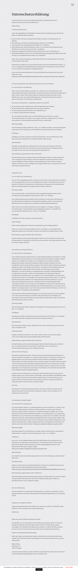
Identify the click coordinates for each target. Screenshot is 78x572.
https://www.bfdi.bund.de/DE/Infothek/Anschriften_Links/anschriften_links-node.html (38, 76)
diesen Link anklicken (55, 375)
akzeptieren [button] (39, 569)
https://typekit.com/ (47, 444)
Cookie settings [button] (69, 567)
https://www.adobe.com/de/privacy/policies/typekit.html (29, 448)
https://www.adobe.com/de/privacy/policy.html (48, 424)
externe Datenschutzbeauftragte (22, 554)
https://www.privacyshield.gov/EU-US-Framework (35, 337)
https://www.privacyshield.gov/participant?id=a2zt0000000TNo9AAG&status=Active (38, 469)
